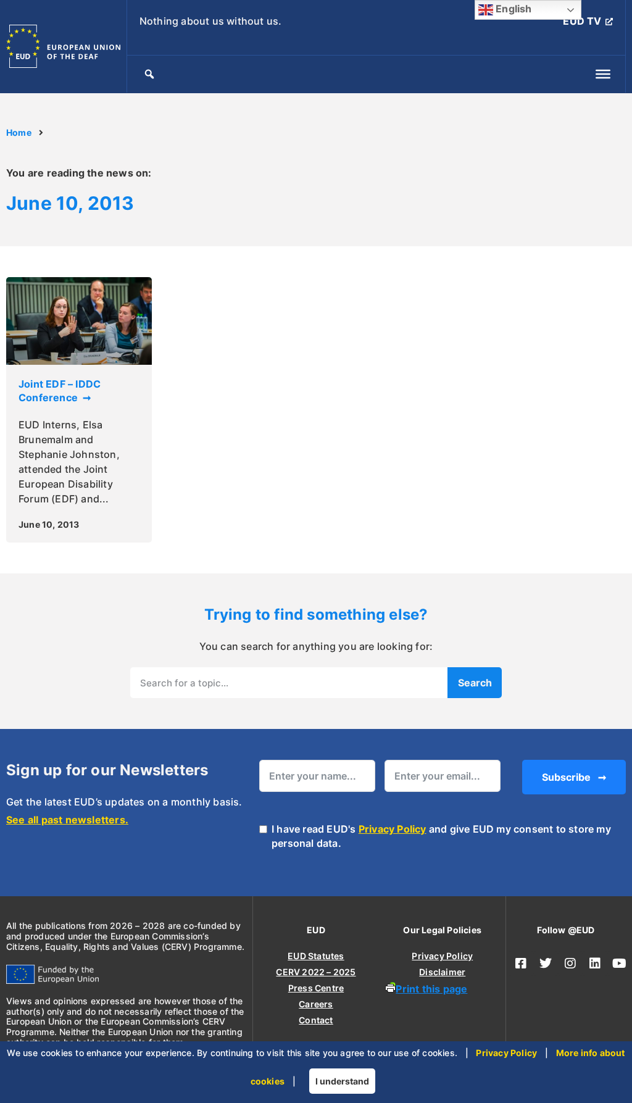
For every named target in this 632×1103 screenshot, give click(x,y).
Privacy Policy (392, 829)
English (512, 8)
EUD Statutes (316, 956)
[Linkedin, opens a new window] (595, 963)
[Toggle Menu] (603, 74)
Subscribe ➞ (574, 777)
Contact (316, 1020)
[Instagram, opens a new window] (570, 963)
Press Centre (316, 988)
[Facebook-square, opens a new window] (521, 963)
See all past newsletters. (67, 820)
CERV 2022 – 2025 (316, 972)
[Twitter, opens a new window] (545, 963)
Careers (316, 1004)
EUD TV (582, 21)
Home (18, 133)
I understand (342, 1081)
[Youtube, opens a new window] (619, 963)
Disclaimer (442, 972)
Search (475, 682)
